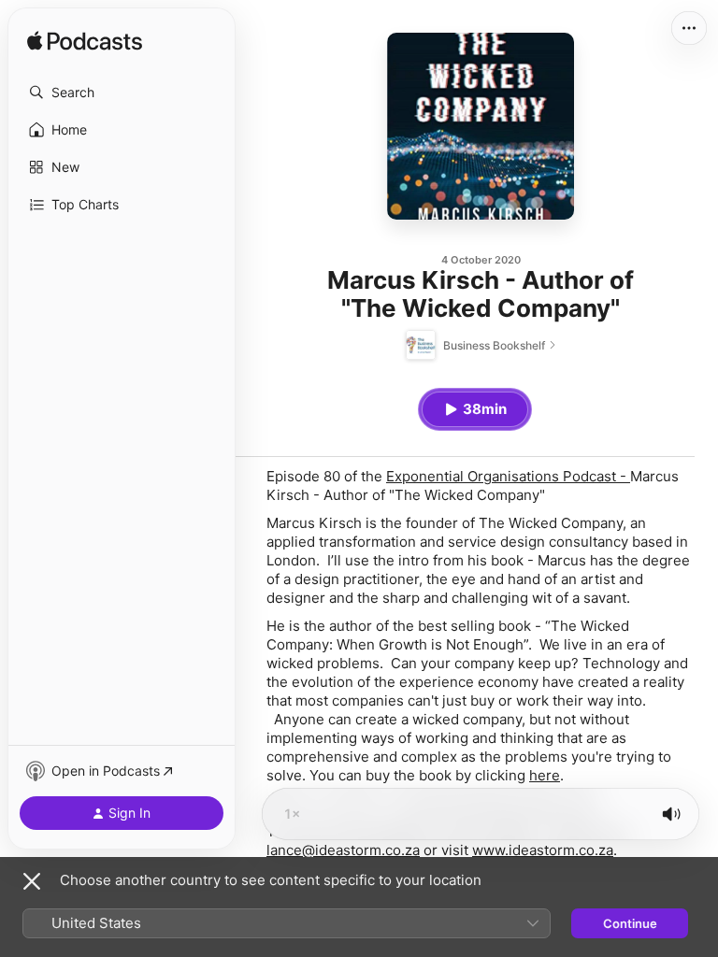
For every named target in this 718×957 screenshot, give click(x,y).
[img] (84, 42)
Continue (630, 923)
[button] (122, 92)
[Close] (31, 881)
